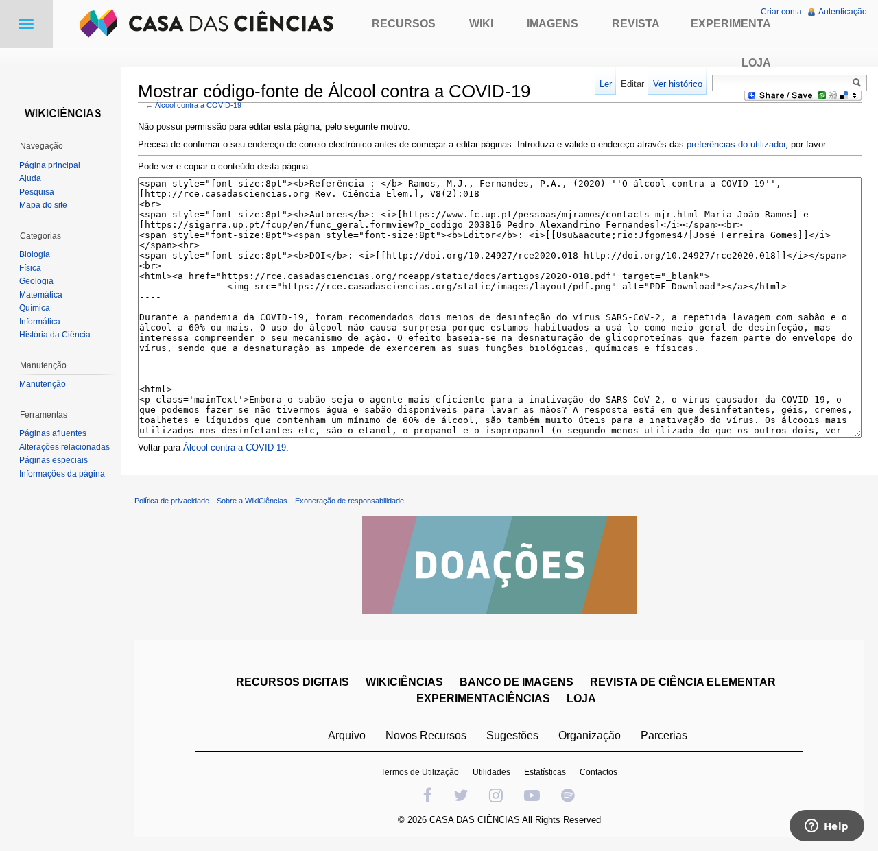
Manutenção (42, 384)
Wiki (481, 23)
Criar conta (781, 11)
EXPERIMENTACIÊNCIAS (483, 698)
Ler (606, 84)
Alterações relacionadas (64, 447)
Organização (589, 735)
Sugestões (512, 735)
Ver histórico (677, 84)
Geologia (36, 281)
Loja (756, 63)
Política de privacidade (171, 500)
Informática (39, 321)
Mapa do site (43, 205)
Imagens (552, 23)
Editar (632, 84)
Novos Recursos (425, 735)
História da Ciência (55, 334)
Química (34, 308)
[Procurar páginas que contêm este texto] (858, 82)
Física (30, 268)
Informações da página (62, 474)
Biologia (34, 254)
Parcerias (664, 735)
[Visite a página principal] (60, 111)
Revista (636, 23)
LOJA (581, 698)
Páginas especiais (53, 460)
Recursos (404, 23)
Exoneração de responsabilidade (349, 500)
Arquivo (347, 735)
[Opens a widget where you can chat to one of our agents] (826, 827)
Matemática (40, 295)
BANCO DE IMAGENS (516, 682)
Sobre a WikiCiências (252, 500)
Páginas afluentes (52, 433)
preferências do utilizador (736, 144)
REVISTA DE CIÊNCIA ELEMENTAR (683, 682)
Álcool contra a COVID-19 (198, 105)
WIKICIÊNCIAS (404, 682)
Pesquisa (36, 192)
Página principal (49, 165)
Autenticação (842, 11)
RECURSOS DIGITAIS (292, 682)
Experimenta (731, 23)
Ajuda (30, 178)
